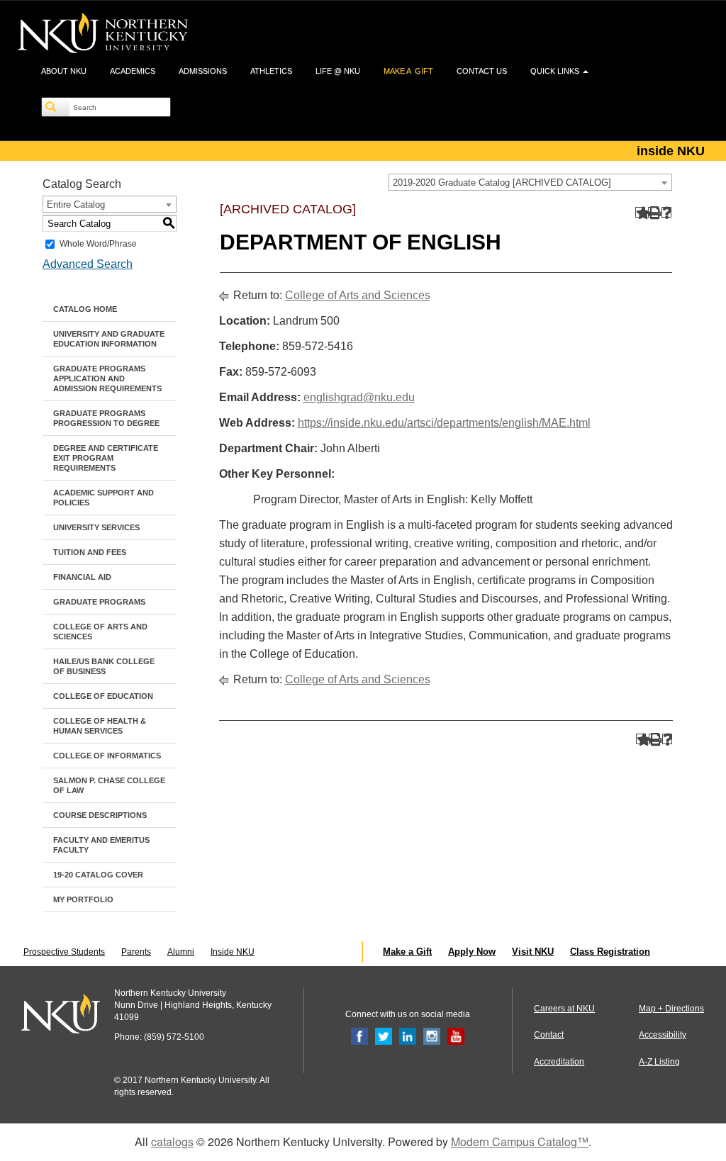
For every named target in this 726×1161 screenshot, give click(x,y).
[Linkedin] (408, 1036)
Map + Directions (671, 1009)
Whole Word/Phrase (98, 244)
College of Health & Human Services (99, 726)
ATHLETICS (271, 71)
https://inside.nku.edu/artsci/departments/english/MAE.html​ (444, 423)
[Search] (56, 107)
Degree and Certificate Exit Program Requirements (105, 458)
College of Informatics (107, 755)
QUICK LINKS (555, 71)
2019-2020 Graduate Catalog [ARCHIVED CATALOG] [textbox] (502, 182)
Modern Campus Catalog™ (519, 1141)
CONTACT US (482, 71)
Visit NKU (533, 951)
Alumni (180, 952)
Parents (136, 952)
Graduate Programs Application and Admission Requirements (107, 378)
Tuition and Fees (89, 552)
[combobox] (530, 182)
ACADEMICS (132, 71)
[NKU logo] (103, 35)
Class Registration (610, 951)
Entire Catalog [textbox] (76, 204)
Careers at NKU (564, 1009)
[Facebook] (359, 1036)
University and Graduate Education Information (108, 339)
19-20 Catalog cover (98, 874)
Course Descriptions (100, 815)
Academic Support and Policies (103, 497)
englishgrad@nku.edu (359, 397)
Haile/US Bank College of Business (104, 666)
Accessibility (662, 1035)
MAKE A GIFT (408, 71)
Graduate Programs (99, 602)
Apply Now (472, 951)
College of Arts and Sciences (100, 631)
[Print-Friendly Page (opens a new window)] (653, 212)
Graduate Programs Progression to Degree (106, 418)
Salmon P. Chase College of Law (109, 785)
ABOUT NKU (63, 71)
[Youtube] (456, 1036)
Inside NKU (233, 952)
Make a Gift (407, 951)
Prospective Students (64, 952)
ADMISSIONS (203, 71)
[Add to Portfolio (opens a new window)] (640, 212)
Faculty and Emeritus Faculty (101, 845)
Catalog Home (85, 309)
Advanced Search (88, 264)
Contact (549, 1035)
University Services (96, 527)
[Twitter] (384, 1036)
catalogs (172, 1141)
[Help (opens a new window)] (666, 212)
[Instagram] (432, 1036)
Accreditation (559, 1062)
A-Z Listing (659, 1062)
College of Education (103, 696)
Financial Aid (82, 577)
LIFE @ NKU (337, 71)
